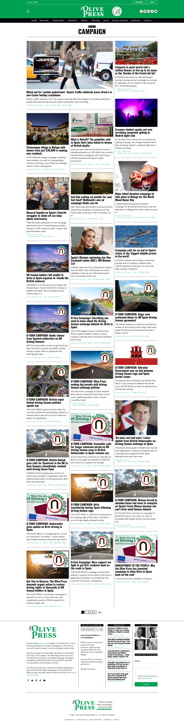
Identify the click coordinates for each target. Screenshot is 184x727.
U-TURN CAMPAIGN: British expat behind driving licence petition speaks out (45, 402)
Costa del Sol (122, 91)
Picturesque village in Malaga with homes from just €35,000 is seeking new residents (47, 150)
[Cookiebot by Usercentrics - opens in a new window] (128, 340)
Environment (135, 91)
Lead (46, 105)
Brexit (119, 461)
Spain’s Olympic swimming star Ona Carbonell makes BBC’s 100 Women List (91, 260)
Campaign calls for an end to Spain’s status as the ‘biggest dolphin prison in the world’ (135, 253)
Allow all (122, 384)
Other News (104, 164)
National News (55, 105)
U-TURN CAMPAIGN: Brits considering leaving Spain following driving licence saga (91, 507)
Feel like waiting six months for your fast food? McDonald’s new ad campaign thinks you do (91, 200)
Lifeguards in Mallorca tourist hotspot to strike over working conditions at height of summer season (118, 631)
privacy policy (146, 678)
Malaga (46, 169)
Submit (146, 684)
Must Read (82, 405)
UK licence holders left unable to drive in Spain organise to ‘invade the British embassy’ (47, 278)
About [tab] (124, 347)
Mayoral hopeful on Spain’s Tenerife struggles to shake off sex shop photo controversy (46, 215)
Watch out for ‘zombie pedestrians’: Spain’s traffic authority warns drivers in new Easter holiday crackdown (69, 94)
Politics (50, 236)
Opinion (146, 582)
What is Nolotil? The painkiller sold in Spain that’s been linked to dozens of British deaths (91, 142)
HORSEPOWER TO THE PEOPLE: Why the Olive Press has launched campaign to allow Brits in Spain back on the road (135, 570)
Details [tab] (92, 347)
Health (91, 164)
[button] (101, 629)
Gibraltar (136, 392)
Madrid (136, 153)
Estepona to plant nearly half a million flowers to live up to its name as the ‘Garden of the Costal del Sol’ (136, 70)
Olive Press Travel (57, 169)
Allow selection (92, 384)
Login (152, 2)
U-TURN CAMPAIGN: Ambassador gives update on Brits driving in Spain (45, 526)
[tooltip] (141, 11)
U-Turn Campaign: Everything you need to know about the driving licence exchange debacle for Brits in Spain (92, 322)
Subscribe (139, 2)
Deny (61, 384)
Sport (108, 279)
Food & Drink (92, 219)
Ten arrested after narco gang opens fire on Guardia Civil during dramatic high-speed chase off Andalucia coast (118, 676)
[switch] (80, 374)
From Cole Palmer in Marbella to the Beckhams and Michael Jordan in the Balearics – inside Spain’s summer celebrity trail (119, 653)
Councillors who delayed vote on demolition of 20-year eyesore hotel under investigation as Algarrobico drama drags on (119, 665)
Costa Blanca (122, 527)
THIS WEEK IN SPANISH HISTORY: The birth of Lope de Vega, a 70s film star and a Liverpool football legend (119, 642)
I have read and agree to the (147, 677)
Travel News (67, 105)
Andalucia (121, 217)
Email (138, 661)
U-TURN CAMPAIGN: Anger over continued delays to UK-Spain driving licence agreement (136, 317)
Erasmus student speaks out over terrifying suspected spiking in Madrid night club (133, 132)
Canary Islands (34, 236)
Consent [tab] (60, 347)
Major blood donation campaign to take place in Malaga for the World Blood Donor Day (134, 196)
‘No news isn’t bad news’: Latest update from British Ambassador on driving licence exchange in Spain (135, 440)
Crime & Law (122, 153)
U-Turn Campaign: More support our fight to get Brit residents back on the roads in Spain (91, 565)
